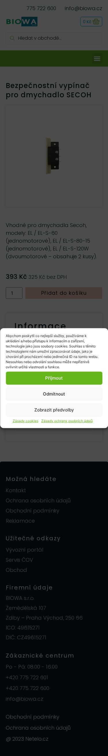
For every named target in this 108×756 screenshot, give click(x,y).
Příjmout (54, 378)
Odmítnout (54, 394)
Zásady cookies (25, 420)
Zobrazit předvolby (54, 410)
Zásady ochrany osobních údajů (67, 420)
